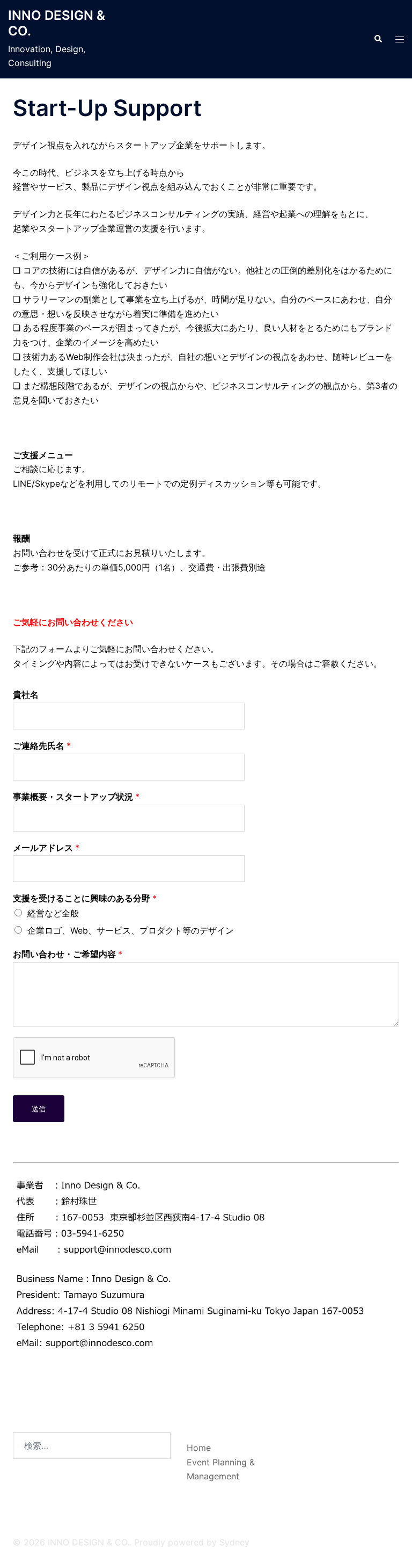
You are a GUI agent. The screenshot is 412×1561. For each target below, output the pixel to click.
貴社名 (26, 694)
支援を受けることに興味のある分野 (85, 898)
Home (199, 1447)
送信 (39, 1108)
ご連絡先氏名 (42, 745)
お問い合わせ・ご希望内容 (67, 954)
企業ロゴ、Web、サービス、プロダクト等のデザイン (130, 930)
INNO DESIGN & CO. (56, 23)
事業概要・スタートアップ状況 (76, 796)
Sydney (234, 1542)
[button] (377, 39)
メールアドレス (46, 847)
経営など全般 (53, 913)
